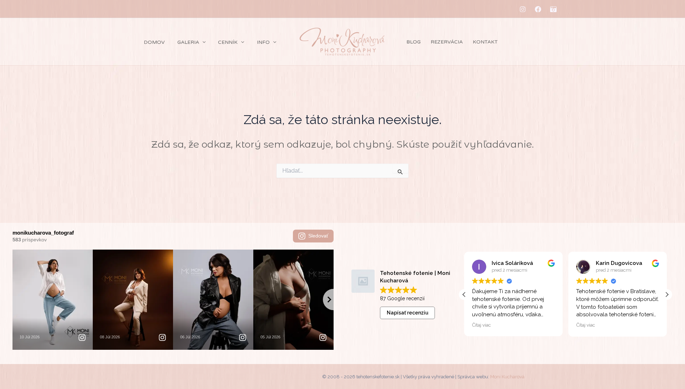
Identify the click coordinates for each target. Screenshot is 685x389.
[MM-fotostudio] (553, 9)
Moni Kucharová (507, 376)
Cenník (228, 42)
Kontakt (485, 42)
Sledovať (318, 236)
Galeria (188, 42)
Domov (154, 42)
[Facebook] (538, 9)
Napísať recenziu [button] (407, 313)
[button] (202, 42)
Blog (413, 42)
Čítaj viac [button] (481, 325)
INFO (263, 42)
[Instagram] (522, 9)
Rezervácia (447, 42)
